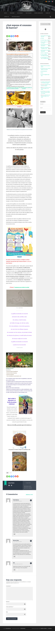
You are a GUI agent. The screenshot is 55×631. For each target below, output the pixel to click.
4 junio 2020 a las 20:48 (17, 541)
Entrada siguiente (29, 487)
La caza (42, 38)
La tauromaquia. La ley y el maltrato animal (45, 58)
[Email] (7, 36)
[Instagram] (15, 36)
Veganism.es (8, 628)
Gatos (42, 72)
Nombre (8, 601)
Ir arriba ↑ (50, 628)
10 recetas (24, 88)
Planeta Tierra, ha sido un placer (45, 85)
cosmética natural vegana (45, 81)
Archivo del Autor (9, 485)
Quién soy (48, 13)
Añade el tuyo (29, 494)
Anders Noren (44, 628)
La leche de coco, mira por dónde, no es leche (45, 69)
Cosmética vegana (45, 82)
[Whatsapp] (9, 36)
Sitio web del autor (11, 485)
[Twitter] (13, 36)
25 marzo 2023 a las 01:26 (17, 564)
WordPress (22, 628)
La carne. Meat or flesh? (45, 40)
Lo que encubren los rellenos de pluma (45, 55)
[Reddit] (18, 36)
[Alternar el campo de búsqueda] (50, 17)
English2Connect (16, 16)
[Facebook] (11, 36)
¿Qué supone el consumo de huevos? (19, 26)
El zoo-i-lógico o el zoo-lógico (44, 42)
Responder (31, 500)
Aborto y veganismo (44, 52)
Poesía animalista (38, 13)
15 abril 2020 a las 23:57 (17, 501)
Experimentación (44, 71)
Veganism (12, 13)
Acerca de (6, 16)
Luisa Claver (43, 91)
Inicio (5, 13)
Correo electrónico (9, 606)
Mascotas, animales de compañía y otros (45, 48)
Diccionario (20, 13)
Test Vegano (28, 13)
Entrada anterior (28, 486)
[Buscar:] (45, 24)
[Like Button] (7, 39)
